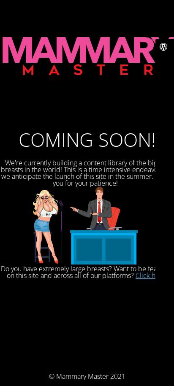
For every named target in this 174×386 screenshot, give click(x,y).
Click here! (151, 275)
